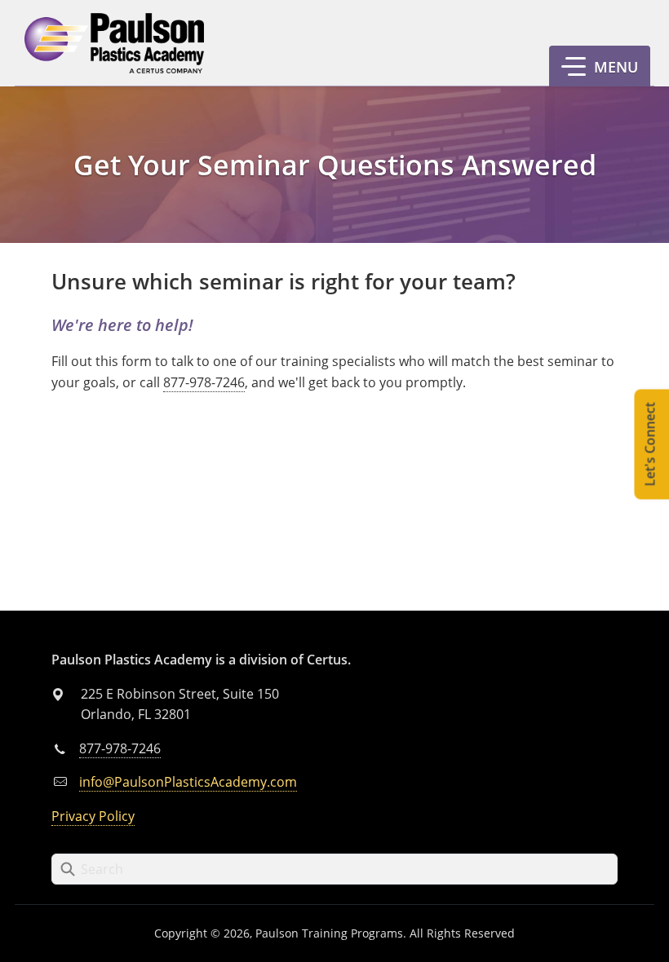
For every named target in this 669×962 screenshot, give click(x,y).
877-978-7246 (204, 382)
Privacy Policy (93, 816)
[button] (599, 66)
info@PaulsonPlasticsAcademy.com (188, 782)
